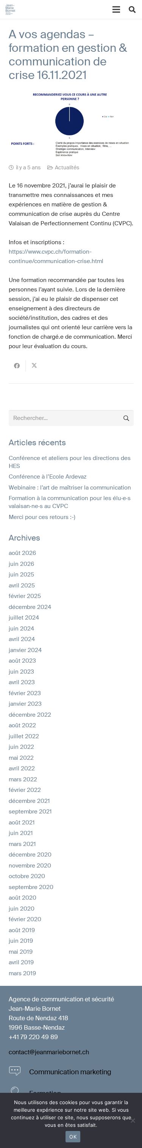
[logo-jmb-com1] (11, 9)
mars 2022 (23, 779)
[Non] (132, 1120)
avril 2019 (21, 962)
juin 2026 (21, 564)
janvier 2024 (25, 650)
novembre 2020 (30, 865)
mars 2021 (22, 844)
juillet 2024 (24, 617)
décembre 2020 (30, 854)
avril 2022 (22, 768)
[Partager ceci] (17, 366)
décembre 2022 (30, 715)
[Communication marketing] (19, 1072)
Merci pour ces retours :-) (42, 517)
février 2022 (25, 790)
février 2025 (25, 596)
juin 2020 (21, 909)
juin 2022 (21, 747)
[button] (132, 9)
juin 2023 (21, 671)
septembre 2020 (31, 887)
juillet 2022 (24, 736)
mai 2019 (21, 952)
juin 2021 (21, 833)
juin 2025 (21, 574)
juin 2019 (21, 941)
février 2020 (25, 919)
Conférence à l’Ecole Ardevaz (47, 476)
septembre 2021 (30, 811)
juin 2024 (21, 628)
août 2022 (22, 725)
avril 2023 (22, 682)
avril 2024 (22, 639)
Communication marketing (70, 1072)
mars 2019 (22, 973)
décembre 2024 (30, 607)
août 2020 (22, 898)
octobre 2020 (27, 876)
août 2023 (22, 661)
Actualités (67, 167)
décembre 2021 (29, 801)
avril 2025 (22, 585)
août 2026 (22, 553)
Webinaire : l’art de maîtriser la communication (70, 487)
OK (72, 1137)
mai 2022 (21, 758)
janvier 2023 (25, 704)
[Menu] (116, 9)
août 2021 (22, 822)
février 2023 (25, 693)
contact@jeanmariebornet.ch (49, 1052)
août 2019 (22, 930)
